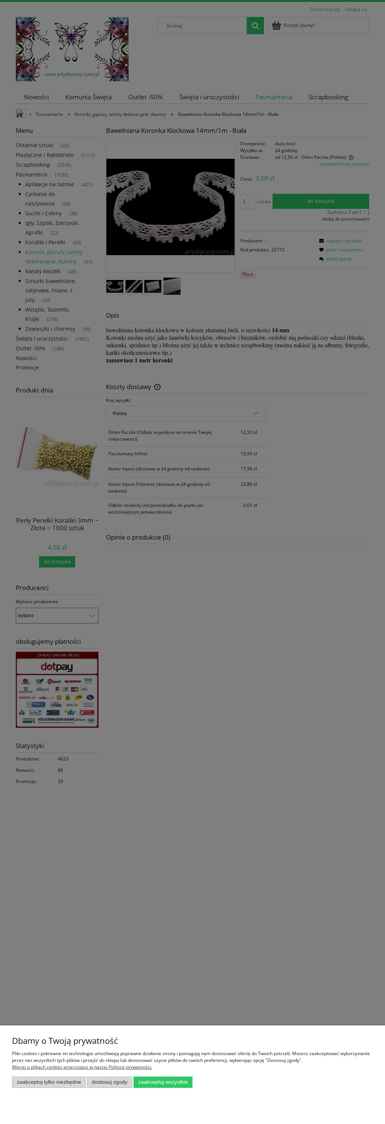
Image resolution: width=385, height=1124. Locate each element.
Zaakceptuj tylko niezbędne (49, 1082)
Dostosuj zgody (109, 1082)
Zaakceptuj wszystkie (163, 1082)
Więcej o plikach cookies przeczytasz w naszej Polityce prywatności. (82, 1067)
